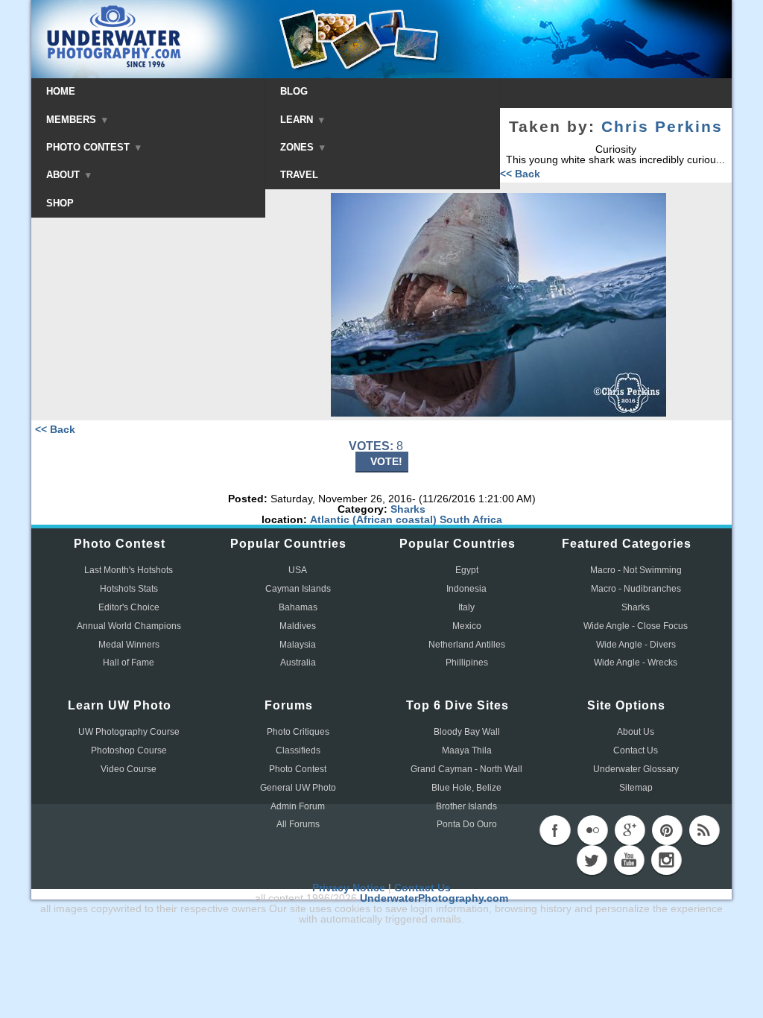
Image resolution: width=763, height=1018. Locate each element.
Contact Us (635, 750)
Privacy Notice (348, 888)
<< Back (520, 174)
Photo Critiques (298, 732)
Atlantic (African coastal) (373, 519)
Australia (298, 662)
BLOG (294, 91)
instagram (666, 860)
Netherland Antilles (466, 644)
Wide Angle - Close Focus (635, 626)
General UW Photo (298, 788)
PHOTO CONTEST (89, 147)
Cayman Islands (298, 589)
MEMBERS (72, 119)
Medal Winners (128, 644)
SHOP (60, 203)
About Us (635, 732)
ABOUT (64, 174)
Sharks (407, 509)
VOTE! (386, 461)
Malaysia (297, 644)
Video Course (128, 769)
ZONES (298, 147)
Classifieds (298, 750)
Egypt (466, 570)
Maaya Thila (467, 750)
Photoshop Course (129, 750)
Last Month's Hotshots (128, 570)
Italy (466, 607)
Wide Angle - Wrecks (635, 662)
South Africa (471, 519)
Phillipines (467, 662)
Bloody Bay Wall (467, 732)
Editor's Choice (128, 607)
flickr (592, 830)
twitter (592, 860)
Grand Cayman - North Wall (466, 769)
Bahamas (298, 607)
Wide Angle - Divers (636, 644)
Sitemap (636, 788)
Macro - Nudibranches (636, 589)
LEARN (298, 119)
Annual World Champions (129, 626)
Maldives (297, 626)
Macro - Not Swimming (636, 570)
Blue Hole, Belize (466, 788)
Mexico (466, 626)
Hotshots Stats (129, 589)
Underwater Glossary (636, 769)
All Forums (298, 824)
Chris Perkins (662, 127)
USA (297, 570)
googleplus (630, 830)
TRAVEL (299, 174)
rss (704, 830)
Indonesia (466, 589)
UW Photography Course (129, 732)
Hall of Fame (128, 662)
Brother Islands (466, 806)
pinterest (667, 830)
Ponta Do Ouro (467, 824)
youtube (629, 860)
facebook (555, 830)
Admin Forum (297, 806)
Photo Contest (297, 769)
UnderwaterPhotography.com (434, 898)
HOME (60, 91)
